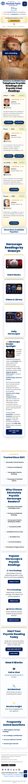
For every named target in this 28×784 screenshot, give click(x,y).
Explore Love (14, 601)
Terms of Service (13, 759)
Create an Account (11, 26)
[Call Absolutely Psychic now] (25, 771)
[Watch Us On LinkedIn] (13, 769)
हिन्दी (22, 776)
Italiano (6, 776)
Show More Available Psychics (14, 230)
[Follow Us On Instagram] (11, 769)
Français (17, 776)
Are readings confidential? (13, 735)
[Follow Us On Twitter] (5, 769)
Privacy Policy (19, 761)
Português (16, 774)
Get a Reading (11, 53)
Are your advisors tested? (13, 739)
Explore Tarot (14, 581)
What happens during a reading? (11, 730)
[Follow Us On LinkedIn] (16, 769)
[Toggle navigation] (24, 4)
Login (3, 26)
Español (9, 774)
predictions (15, 14)
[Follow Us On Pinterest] (8, 769)
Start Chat (14, 653)
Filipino (12, 776)
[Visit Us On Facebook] (3, 769)
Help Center (21, 26)
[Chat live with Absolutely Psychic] (25, 775)
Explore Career (14, 620)
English (4, 774)
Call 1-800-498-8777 (14, 431)
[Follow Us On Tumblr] (19, 769)
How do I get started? (11, 744)
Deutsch (22, 774)
